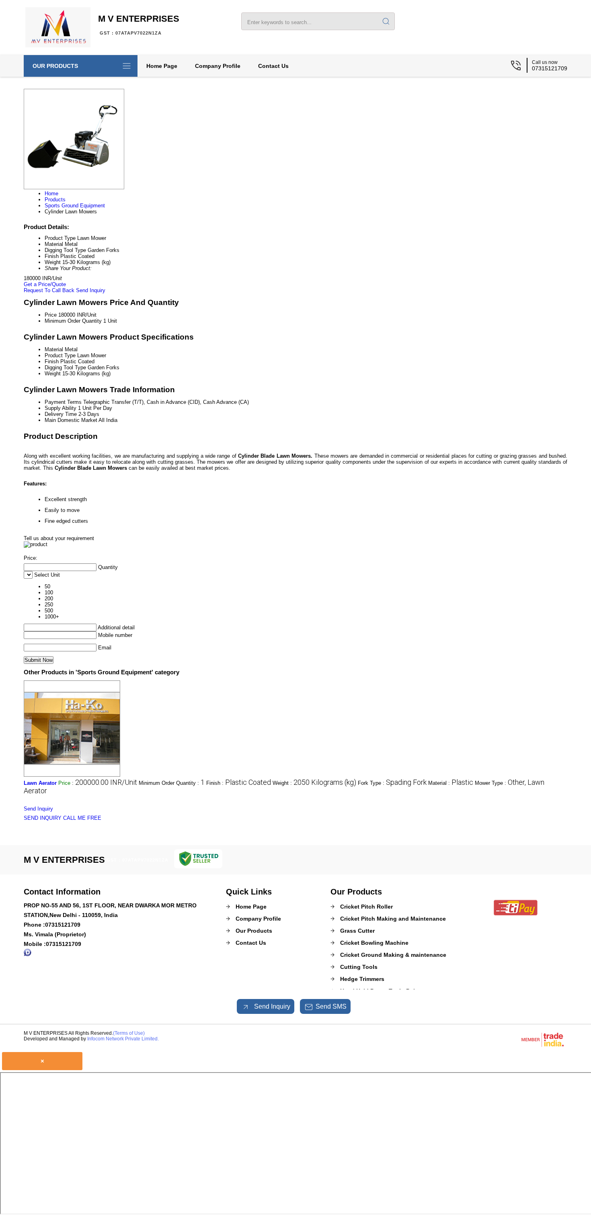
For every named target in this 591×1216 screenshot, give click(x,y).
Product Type (60, 355)
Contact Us (273, 66)
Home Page (161, 66)
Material (54, 349)
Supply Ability (60, 408)
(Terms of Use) (129, 1033)
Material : (450, 783)
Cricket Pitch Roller (366, 906)
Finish (52, 361)
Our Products (55, 66)
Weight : (314, 783)
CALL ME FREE (82, 818)
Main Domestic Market (71, 420)
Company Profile (217, 66)
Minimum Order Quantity (73, 321)
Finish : (238, 783)
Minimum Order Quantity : (172, 783)
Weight (53, 374)
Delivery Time (61, 414)
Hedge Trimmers (362, 979)
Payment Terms (63, 402)
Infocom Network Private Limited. (123, 1039)
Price (51, 315)
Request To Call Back (49, 290)
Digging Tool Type (65, 367)
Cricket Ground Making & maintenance (393, 955)
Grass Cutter (357, 930)
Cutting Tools (359, 967)
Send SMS (331, 1006)
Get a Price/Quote (45, 284)
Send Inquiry (90, 290)
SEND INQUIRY (43, 818)
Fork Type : (392, 783)
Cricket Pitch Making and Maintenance (393, 918)
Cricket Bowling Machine (374, 943)
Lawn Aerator (40, 783)
